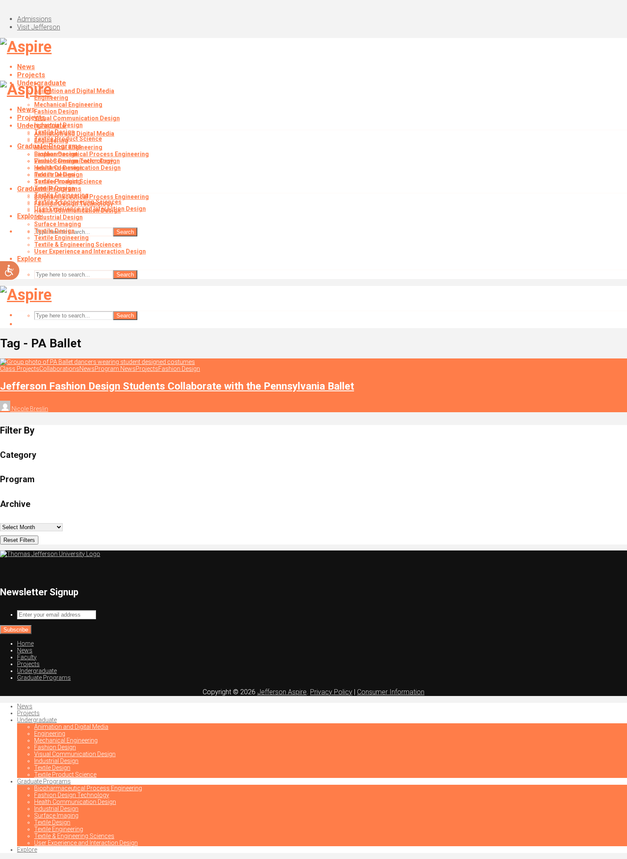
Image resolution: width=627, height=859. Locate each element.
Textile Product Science (68, 181)
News (26, 67)
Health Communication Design (77, 210)
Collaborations (59, 368)
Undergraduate (41, 126)
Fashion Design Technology (73, 203)
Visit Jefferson (38, 27)
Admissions (34, 19)
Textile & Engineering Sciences (78, 244)
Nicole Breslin (29, 408)
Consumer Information (390, 692)
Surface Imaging (57, 224)
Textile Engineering (61, 237)
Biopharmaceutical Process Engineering (91, 154)
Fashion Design (56, 111)
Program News (115, 368)
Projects (31, 75)
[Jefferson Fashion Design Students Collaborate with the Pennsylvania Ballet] (97, 361)
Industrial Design (58, 167)
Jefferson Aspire (282, 692)
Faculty (27, 657)
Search (125, 232)
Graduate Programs (49, 189)
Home (25, 643)
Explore (29, 259)
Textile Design (54, 174)
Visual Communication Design (77, 118)
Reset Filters (19, 540)
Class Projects (19, 368)
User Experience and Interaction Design (90, 251)
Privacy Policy (331, 692)
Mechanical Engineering (68, 104)
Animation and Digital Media (74, 90)
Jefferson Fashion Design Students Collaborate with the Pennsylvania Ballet (177, 386)
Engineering (51, 140)
